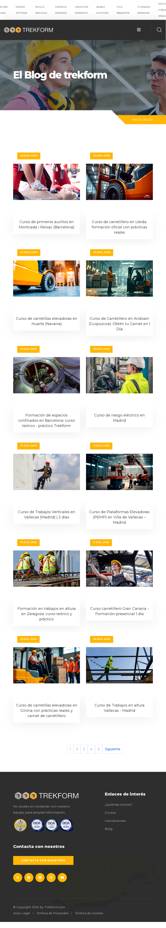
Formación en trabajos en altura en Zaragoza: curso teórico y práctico (47, 613)
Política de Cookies (89, 913)
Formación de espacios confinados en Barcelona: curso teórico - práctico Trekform (46, 420)
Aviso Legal (21, 913)
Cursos (110, 813)
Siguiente (112, 749)
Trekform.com (54, 907)
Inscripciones (115, 821)
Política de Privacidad (52, 913)
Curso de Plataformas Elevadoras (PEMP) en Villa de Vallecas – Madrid (119, 517)
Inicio (137, 119)
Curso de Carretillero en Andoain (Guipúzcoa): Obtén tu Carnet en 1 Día (119, 323)
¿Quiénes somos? (119, 804)
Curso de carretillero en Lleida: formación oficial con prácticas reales (119, 227)
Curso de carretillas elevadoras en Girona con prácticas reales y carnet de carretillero (46, 710)
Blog (148, 119)
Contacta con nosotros (43, 860)
